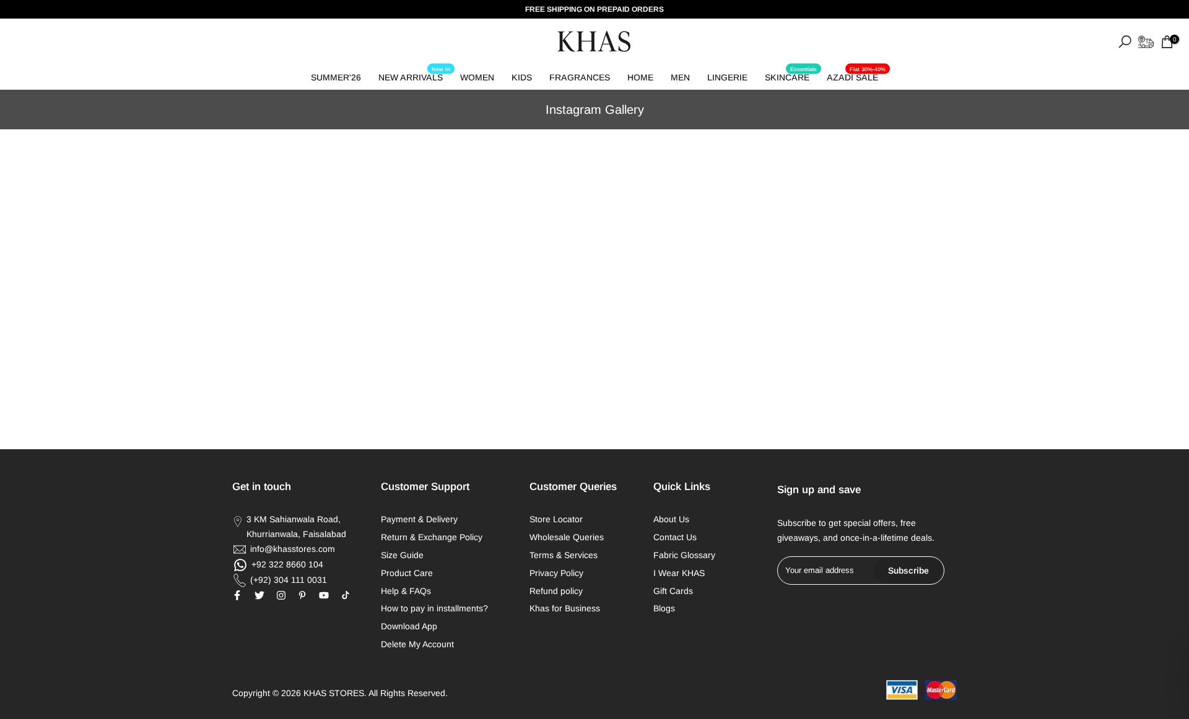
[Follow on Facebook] (237, 595)
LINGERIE (727, 77)
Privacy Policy (556, 573)
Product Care (407, 573)
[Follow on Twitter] (259, 595)
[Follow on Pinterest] (302, 595)
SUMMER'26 (336, 77)
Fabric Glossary (684, 555)
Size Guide (402, 555)
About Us (671, 519)
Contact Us (675, 537)
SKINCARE (791, 75)
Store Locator (556, 519)
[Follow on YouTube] (324, 595)
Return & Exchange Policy (431, 537)
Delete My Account (417, 644)
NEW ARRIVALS (414, 75)
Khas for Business (564, 608)
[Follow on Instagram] (281, 595)
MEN (680, 77)
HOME (640, 77)
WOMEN (477, 77)
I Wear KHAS (679, 573)
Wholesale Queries (566, 537)
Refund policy (556, 591)
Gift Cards (673, 591)
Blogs (664, 608)
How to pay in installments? (434, 608)
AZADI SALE (856, 75)
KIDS (522, 77)
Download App (409, 626)
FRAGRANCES (579, 77)
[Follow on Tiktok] (345, 595)
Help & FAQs (406, 591)
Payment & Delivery (419, 519)
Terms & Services (563, 555)
